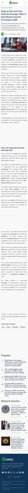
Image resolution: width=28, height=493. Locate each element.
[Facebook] (9, 472)
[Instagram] (11, 472)
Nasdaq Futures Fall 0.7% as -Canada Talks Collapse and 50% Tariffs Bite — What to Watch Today (18, 427)
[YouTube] (3, 472)
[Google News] (23, 472)
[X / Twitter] (14, 472)
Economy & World (6, 8)
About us (10, 477)
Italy (3, 327)
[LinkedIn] (6, 472)
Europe (8, 327)
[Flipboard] (20, 472)
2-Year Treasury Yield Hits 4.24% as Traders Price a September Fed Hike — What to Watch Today (18, 411)
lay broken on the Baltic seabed (14, 82)
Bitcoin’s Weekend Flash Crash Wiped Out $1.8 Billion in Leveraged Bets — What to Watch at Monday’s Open (17, 443)
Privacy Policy (17, 477)
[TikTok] (17, 472)
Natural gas (15, 327)
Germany (22, 327)
